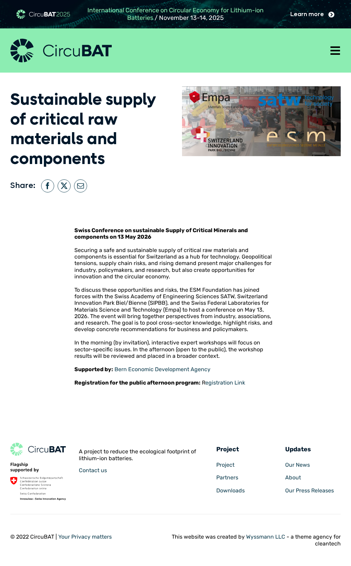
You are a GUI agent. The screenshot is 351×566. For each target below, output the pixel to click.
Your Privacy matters (85, 536)
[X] (64, 186)
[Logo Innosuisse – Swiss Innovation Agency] (38, 465)
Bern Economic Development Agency (162, 369)
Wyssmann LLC (265, 536)
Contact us (93, 470)
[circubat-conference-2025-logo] (43, 12)
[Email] (80, 186)
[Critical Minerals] (38, 445)
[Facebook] (47, 186)
